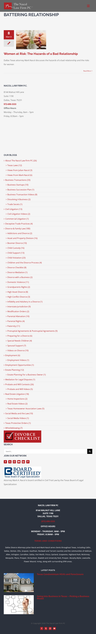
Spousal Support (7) (16, 345)
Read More (87, 71)
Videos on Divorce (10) (17, 350)
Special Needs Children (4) (19, 341)
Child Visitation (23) (16, 258)
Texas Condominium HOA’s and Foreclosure (60, 574)
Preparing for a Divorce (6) (19, 336)
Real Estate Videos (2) (17, 404)
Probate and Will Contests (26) (19, 384)
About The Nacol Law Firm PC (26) (21, 160)
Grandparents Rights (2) (18, 287)
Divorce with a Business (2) (19, 277)
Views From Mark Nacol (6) (19, 175)
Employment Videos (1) (18, 360)
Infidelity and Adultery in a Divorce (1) (24, 302)
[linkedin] (23, 461)
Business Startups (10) (17, 185)
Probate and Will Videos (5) (20, 389)
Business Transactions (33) (17, 180)
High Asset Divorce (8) (17, 292)
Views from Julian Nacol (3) (19, 170)
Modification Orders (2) (18, 311)
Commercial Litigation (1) (17, 219)
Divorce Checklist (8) (16, 267)
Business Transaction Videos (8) (22, 194)
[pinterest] (28, 461)
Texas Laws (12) (14, 165)
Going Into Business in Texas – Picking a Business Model (63, 597)
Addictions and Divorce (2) (19, 233)
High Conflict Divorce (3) (18, 297)
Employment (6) (12, 355)
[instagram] (14, 461)
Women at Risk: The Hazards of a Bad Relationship (41, 54)
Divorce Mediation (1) (17, 272)
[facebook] (5, 461)
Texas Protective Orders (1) (18, 423)
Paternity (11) (13, 326)
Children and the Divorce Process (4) (24, 262)
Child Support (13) (15, 253)
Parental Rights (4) (16, 321)
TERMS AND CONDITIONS (48, 540)
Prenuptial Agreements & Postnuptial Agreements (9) (32, 331)
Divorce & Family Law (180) (17, 228)
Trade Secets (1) (14, 204)
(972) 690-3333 (48, 521)
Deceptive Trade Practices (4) (19, 224)
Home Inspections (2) (17, 399)
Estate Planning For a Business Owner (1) (26, 375)
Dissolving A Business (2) (18, 199)
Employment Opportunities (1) (19, 365)
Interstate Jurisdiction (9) (19, 306)
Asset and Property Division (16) (22, 238)
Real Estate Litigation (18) (17, 394)
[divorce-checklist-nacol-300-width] (22, 431)
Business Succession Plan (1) (20, 190)
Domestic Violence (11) (18, 282)
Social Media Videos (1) (18, 418)
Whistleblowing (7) (13, 428)
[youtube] (18, 461)
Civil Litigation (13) (13, 209)
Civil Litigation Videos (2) (18, 214)
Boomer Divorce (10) (17, 243)
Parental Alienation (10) (18, 316)
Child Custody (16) (15, 248)
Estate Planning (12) (14, 370)
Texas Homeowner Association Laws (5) (25, 408)
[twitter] (10, 461)
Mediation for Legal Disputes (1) (20, 379)
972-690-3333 (10, 104)
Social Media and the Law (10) (19, 413)
